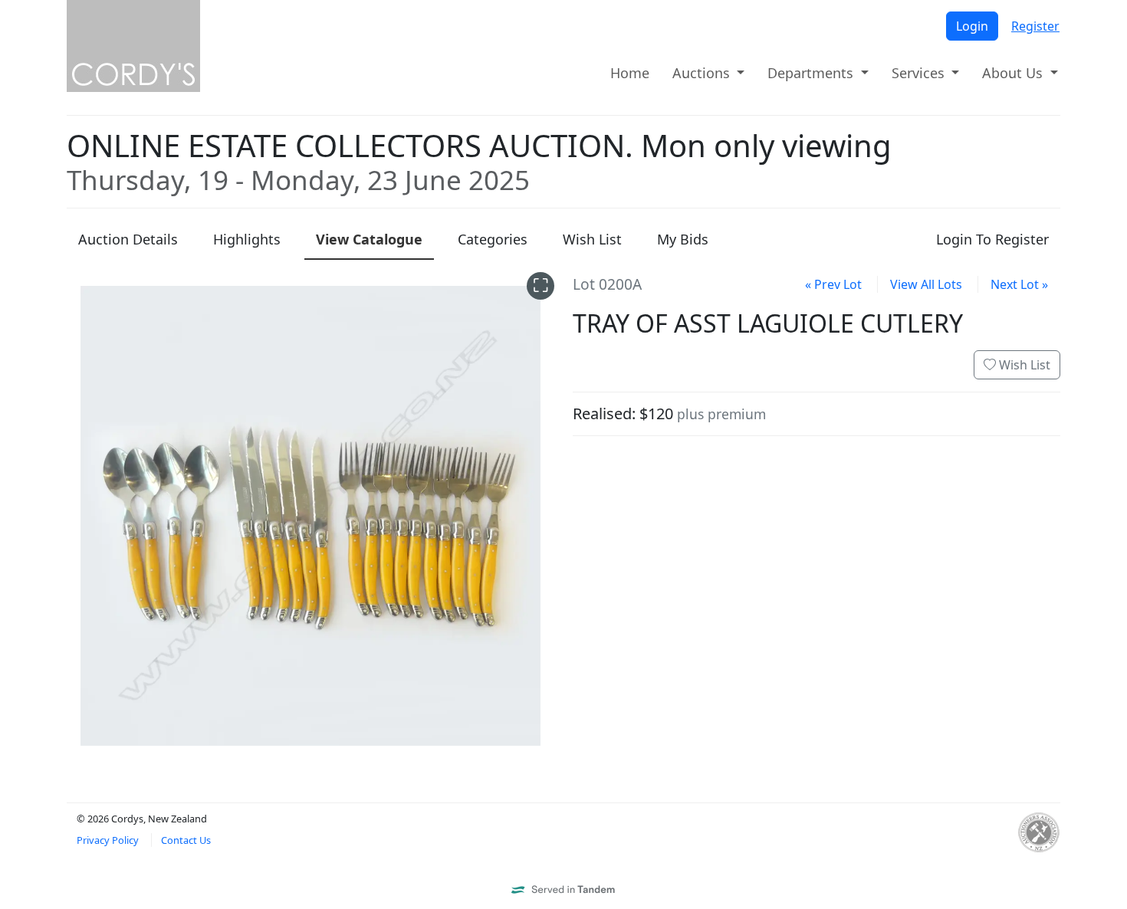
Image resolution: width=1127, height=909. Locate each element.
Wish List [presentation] (592, 239)
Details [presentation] (128, 239)
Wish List (1023, 364)
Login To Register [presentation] (992, 239)
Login (972, 26)
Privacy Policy (108, 840)
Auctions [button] (703, 73)
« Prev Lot (833, 284)
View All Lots (926, 284)
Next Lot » (1019, 284)
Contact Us (186, 840)
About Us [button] (1014, 73)
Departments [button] (812, 73)
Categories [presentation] (492, 239)
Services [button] (920, 73)
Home (629, 73)
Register (1035, 26)
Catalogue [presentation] (369, 239)
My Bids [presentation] (682, 239)
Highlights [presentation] (247, 239)
